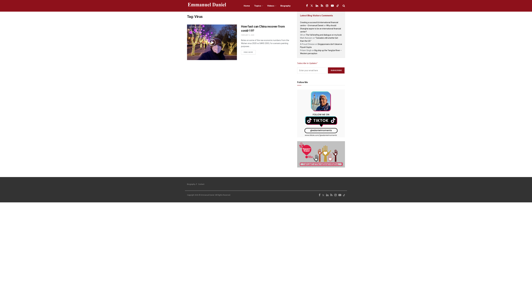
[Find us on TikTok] (338, 5)
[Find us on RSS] (322, 5)
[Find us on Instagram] (327, 5)
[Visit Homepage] (212, 5)
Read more (250, 51)
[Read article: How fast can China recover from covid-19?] (212, 42)
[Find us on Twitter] (311, 5)
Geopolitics (195, 27)
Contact (201, 184)
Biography (285, 6)
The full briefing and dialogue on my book (324, 35)
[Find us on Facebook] (307, 5)
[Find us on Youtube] (332, 5)
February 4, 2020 (247, 35)
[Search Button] (344, 5)
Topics (257, 6)
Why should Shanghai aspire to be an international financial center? (320, 28)
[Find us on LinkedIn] (317, 5)
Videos (270, 6)
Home (247, 6)
